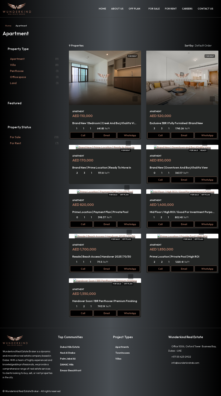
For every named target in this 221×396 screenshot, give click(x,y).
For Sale (154, 8)
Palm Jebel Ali (67, 358)
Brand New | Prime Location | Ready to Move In (101, 167)
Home (102, 8)
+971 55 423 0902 (181, 356)
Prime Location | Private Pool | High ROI (174, 256)
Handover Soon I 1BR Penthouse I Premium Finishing (104, 301)
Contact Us (205, 8)
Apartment (17, 58)
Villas (118, 358)
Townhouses (122, 352)
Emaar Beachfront (70, 370)
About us (117, 8)
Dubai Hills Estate (70, 346)
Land (13, 83)
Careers (187, 8)
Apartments (122, 346)
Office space (18, 77)
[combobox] (206, 45)
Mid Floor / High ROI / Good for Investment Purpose (182, 212)
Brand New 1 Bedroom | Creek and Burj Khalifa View (105, 123)
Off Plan (134, 8)
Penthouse (16, 71)
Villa (13, 65)
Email (107, 135)
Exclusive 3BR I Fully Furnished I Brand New (176, 123)
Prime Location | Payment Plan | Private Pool (100, 212)
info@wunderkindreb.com (185, 362)
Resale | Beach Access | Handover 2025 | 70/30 (101, 256)
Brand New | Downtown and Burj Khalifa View (179, 167)
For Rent (171, 8)
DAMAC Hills (67, 364)
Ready (203, 150)
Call (83, 135)
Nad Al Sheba (67, 352)
